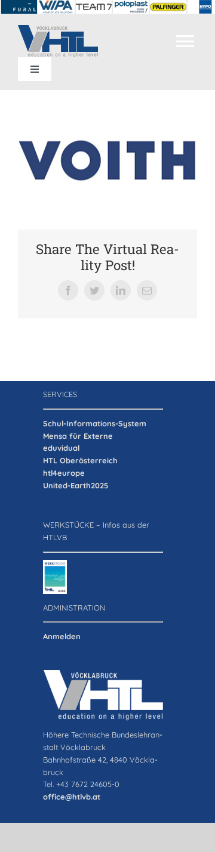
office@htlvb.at (71, 796)
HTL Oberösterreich (80, 460)
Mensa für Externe (78, 436)
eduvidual (61, 448)
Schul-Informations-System (94, 423)
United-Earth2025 (75, 485)
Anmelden (62, 636)
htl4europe (64, 473)
